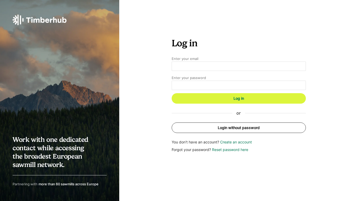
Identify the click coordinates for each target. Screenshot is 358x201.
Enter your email (185, 58)
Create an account (236, 142)
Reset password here (230, 149)
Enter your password (189, 78)
